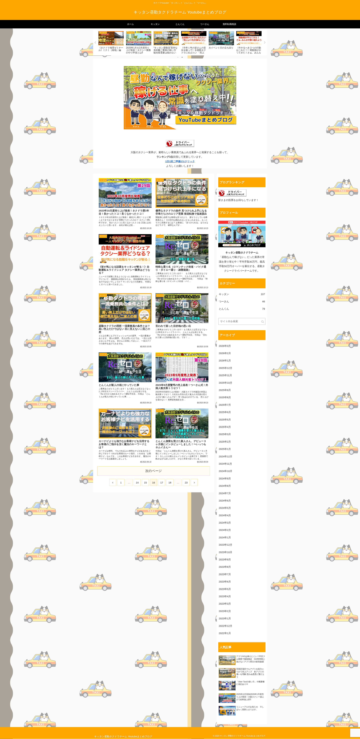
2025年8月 (225, 397)
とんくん (242, 308)
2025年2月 (225, 441)
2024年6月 (225, 500)
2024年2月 (225, 530)
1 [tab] (177, 57)
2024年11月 (225, 463)
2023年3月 (225, 603)
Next (264, 42)
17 (161, 482)
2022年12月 (225, 626)
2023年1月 (225, 618)
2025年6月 (225, 412)
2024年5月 (225, 508)
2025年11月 (225, 375)
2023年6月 (225, 581)
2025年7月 (225, 404)
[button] (263, 321)
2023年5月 (225, 589)
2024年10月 (225, 471)
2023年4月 (225, 596)
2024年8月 (225, 485)
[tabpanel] (111, 42)
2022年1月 (225, 633)
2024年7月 (225, 493)
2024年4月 (225, 515)
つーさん (242, 301)
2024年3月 (225, 522)
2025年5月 (225, 419)
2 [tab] (182, 57)
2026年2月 (225, 353)
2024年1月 (225, 537)
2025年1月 (225, 449)
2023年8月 (225, 566)
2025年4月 (225, 427)
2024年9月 (225, 478)
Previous (95, 42)
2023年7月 (225, 574)
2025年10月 (225, 382)
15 (145, 482)
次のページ (153, 471)
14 (137, 482)
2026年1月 (225, 360)
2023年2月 (225, 611)
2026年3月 (225, 346)
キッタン (242, 294)
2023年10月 (225, 552)
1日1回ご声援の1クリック (180, 161)
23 (186, 482)
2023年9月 (225, 559)
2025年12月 (225, 368)
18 (169, 482)
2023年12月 (225, 544)
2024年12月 (225, 456)
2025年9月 (225, 390)
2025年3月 (225, 434)
